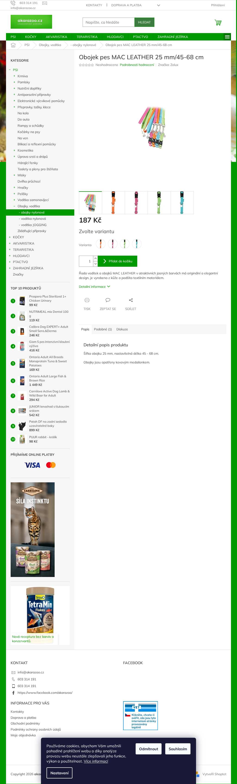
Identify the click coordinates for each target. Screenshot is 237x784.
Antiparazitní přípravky (34, 95)
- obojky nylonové (32, 212)
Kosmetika (25, 150)
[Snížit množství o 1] (95, 263)
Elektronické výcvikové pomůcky (41, 101)
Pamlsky (24, 82)
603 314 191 (27, 679)
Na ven (23, 138)
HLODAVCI (21, 256)
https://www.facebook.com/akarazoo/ (45, 693)
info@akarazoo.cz (31, 672)
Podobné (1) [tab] (103, 329)
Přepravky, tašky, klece (34, 107)
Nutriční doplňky (29, 88)
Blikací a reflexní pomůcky (37, 144)
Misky (22, 175)
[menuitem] (13, 36)
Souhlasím (178, 749)
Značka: (168, 65)
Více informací (96, 761)
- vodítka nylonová (32, 219)
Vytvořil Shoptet (214, 774)
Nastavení (59, 773)
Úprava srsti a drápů (33, 157)
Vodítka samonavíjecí (33, 200)
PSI (15, 70)
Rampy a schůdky (31, 126)
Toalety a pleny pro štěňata (38, 169)
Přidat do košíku (120, 261)
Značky (18, 274)
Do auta (23, 119)
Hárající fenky (28, 163)
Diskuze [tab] (122, 329)
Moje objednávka (23, 735)
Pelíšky (23, 194)
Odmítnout (148, 749)
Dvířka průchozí (29, 181)
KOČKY (18, 237)
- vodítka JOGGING (33, 225)
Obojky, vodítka (29, 206)
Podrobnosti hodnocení (137, 65)
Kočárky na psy (29, 132)
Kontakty (94, 5)
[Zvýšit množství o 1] (95, 258)
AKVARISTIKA (23, 243)
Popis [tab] (85, 329)
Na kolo (23, 113)
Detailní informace (92, 287)
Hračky (23, 188)
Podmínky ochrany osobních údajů (36, 729)
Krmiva (23, 76)
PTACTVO (20, 262)
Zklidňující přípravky (32, 231)
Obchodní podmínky (25, 723)
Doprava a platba (126, 5)
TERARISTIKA (23, 250)
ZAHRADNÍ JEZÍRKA (28, 268)
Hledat (144, 22)
